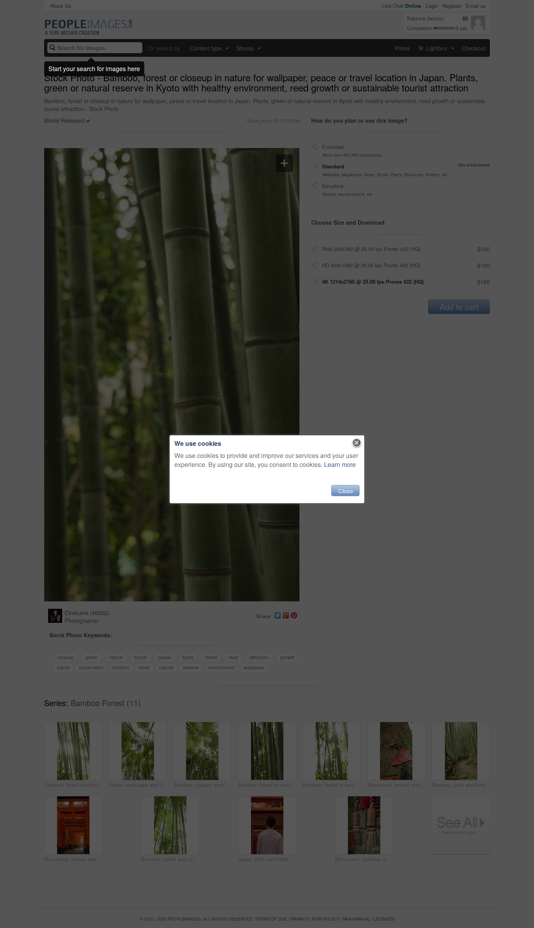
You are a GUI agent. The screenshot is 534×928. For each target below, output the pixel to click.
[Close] (356, 443)
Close (345, 490)
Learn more (340, 464)
